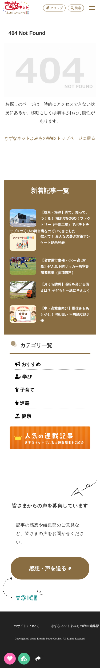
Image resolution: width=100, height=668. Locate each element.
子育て (26, 390)
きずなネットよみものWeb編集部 (75, 626)
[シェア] (38, 659)
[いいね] (10, 659)
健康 (25, 416)
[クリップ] (24, 659)
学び (26, 377)
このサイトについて (25, 626)
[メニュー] (92, 8)
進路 (24, 403)
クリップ (56, 8)
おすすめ (30, 364)
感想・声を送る (47, 568)
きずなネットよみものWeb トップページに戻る (49, 138)
